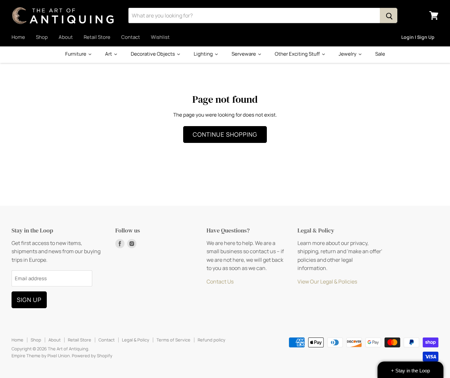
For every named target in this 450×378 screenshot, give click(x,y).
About (66, 37)
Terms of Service (173, 340)
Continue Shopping (225, 134)
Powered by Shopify (92, 356)
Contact (130, 37)
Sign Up (29, 300)
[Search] (388, 15)
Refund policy (211, 340)
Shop (42, 37)
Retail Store (97, 37)
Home (18, 37)
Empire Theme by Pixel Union (41, 356)
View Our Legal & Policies (327, 281)
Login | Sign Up (418, 37)
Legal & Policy (135, 340)
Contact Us (220, 281)
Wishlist (160, 37)
